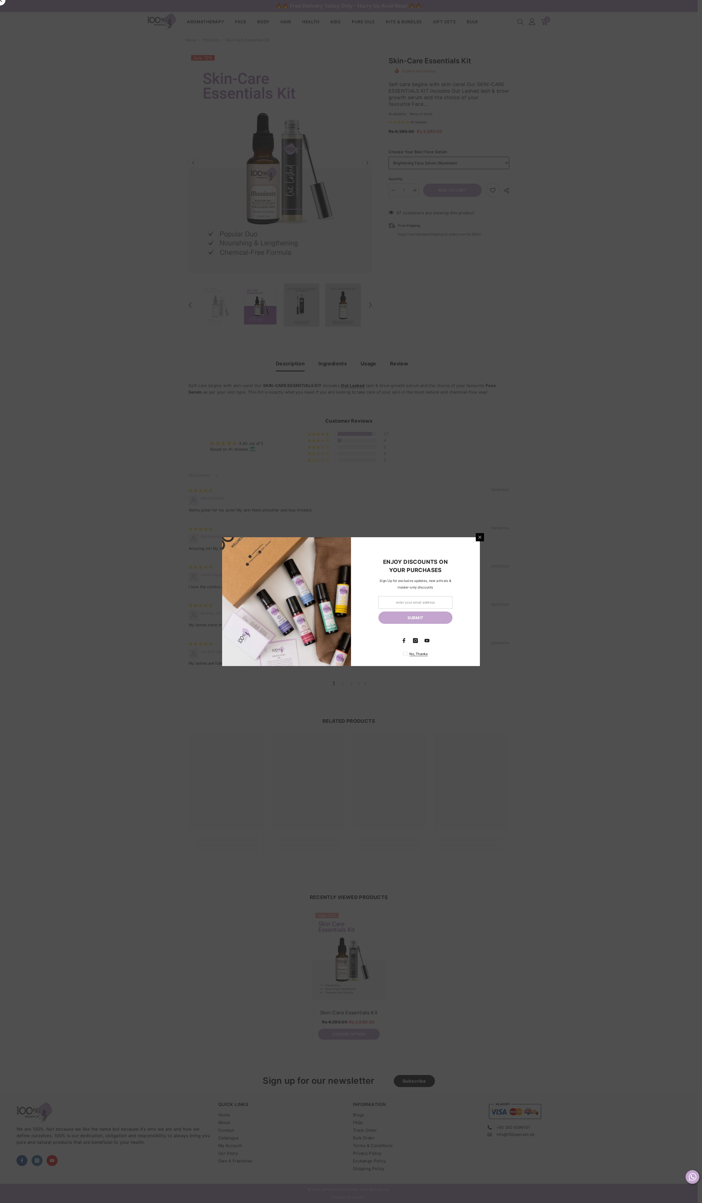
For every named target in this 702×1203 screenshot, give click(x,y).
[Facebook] (404, 640)
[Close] (480, 537)
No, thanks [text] (418, 654)
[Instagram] (415, 640)
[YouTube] (427, 640)
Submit (415, 617)
